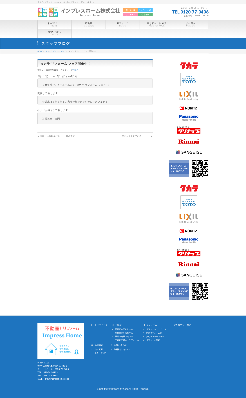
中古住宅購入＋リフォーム (127, 340)
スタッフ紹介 (101, 353)
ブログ (75, 70)
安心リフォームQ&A (155, 336)
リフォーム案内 (153, 340)
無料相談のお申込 (122, 349)
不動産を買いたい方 (124, 336)
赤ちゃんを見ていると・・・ (137, 136)
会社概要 (99, 349)
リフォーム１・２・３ (156, 329)
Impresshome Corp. (119, 389)
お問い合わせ (120, 345)
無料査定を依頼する (124, 333)
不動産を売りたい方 (124, 329)
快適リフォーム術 (154, 333)
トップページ (101, 325)
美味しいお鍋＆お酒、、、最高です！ (57, 136)
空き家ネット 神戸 (182, 325)
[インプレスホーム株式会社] (95, 13)
